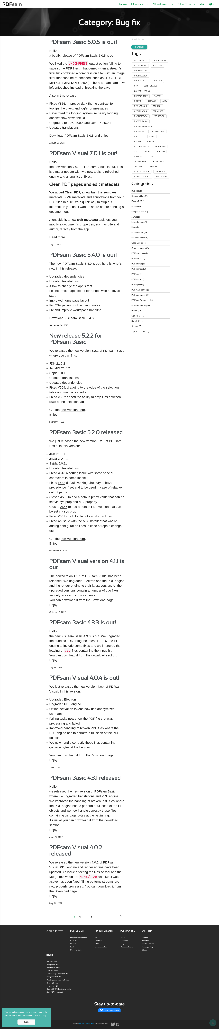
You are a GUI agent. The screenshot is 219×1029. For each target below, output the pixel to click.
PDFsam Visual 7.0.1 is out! (83, 153)
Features (74, 941)
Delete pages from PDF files (58, 980)
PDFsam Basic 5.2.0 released (86, 432)
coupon (158, 81)
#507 (61, 397)
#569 (61, 387)
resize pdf (160, 146)
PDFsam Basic (141, 121)
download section (103, 655)
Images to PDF (138, 212)
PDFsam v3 (139, 131)
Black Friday (160, 61)
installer (151, 101)
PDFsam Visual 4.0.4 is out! (84, 678)
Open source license (78, 938)
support (138, 157)
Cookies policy (148, 944)
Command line (138, 196)
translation (158, 161)
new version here (73, 410)
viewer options (142, 177)
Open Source (137, 243)
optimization (140, 111)
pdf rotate (159, 116)
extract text (141, 96)
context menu (141, 81)
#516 (61, 473)
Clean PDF (72, 192)
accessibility (141, 61)
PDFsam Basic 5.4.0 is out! (83, 255)
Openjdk (157, 106)
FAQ (72, 947)
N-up (133, 227)
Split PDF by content (55, 992)
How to (134, 206)
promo (137, 141)
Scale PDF (136, 316)
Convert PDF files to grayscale (59, 989)
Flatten (157, 96)
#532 (61, 482)
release (151, 141)
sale (136, 151)
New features (137, 232)
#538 (63, 497)
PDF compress (138, 253)
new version (140, 106)
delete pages (150, 86)
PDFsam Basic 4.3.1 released (85, 778)
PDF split (135, 285)
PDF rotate (136, 279)
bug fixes (157, 66)
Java (164, 101)
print (152, 136)
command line (141, 71)
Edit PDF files (52, 962)
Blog (202, 4)
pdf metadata (141, 116)
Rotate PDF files (53, 968)
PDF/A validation (139, 290)
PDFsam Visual (157, 131)
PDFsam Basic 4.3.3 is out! (82, 622)
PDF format (136, 264)
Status (144, 950)
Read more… (58, 237)
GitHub (137, 101)
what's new (161, 177)
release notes (141, 146)
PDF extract (136, 258)
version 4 (160, 172)
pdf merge (158, 111)
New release (137, 238)
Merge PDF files (53, 965)
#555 (63, 506)
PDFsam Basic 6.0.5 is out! (83, 42)
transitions (140, 161)
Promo (134, 311)
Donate (73, 944)
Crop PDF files (52, 983)
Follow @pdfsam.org (111, 1010)
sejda (148, 151)
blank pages (140, 66)
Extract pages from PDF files (58, 974)
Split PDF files (52, 971)
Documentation (76, 950)
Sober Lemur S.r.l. (86, 1024)
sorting (161, 151)
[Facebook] (117, 1026)
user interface (141, 172)
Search (139, 47)
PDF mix (135, 274)
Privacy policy (147, 947)
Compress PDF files (54, 977)
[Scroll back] (212, 1022)
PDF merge (136, 269)
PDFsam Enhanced (143, 126)
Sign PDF (135, 321)
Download (123, 4)
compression (140, 76)
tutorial (138, 167)
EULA (97, 938)
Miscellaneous (137, 222)
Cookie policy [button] (40, 1015)
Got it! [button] (26, 1022)
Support (135, 326)
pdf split (138, 136)
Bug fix (134, 191)
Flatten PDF (136, 201)
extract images (142, 91)
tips (151, 157)
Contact (145, 938)
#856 (61, 103)
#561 (61, 516)
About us (145, 941)
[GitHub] (60, 931)
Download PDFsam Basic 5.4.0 (71, 318)
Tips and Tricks (138, 331)
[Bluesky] (113, 1026)
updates (153, 167)
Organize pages (138, 248)
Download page (102, 600)
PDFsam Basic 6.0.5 (79, 135)
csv (136, 86)
